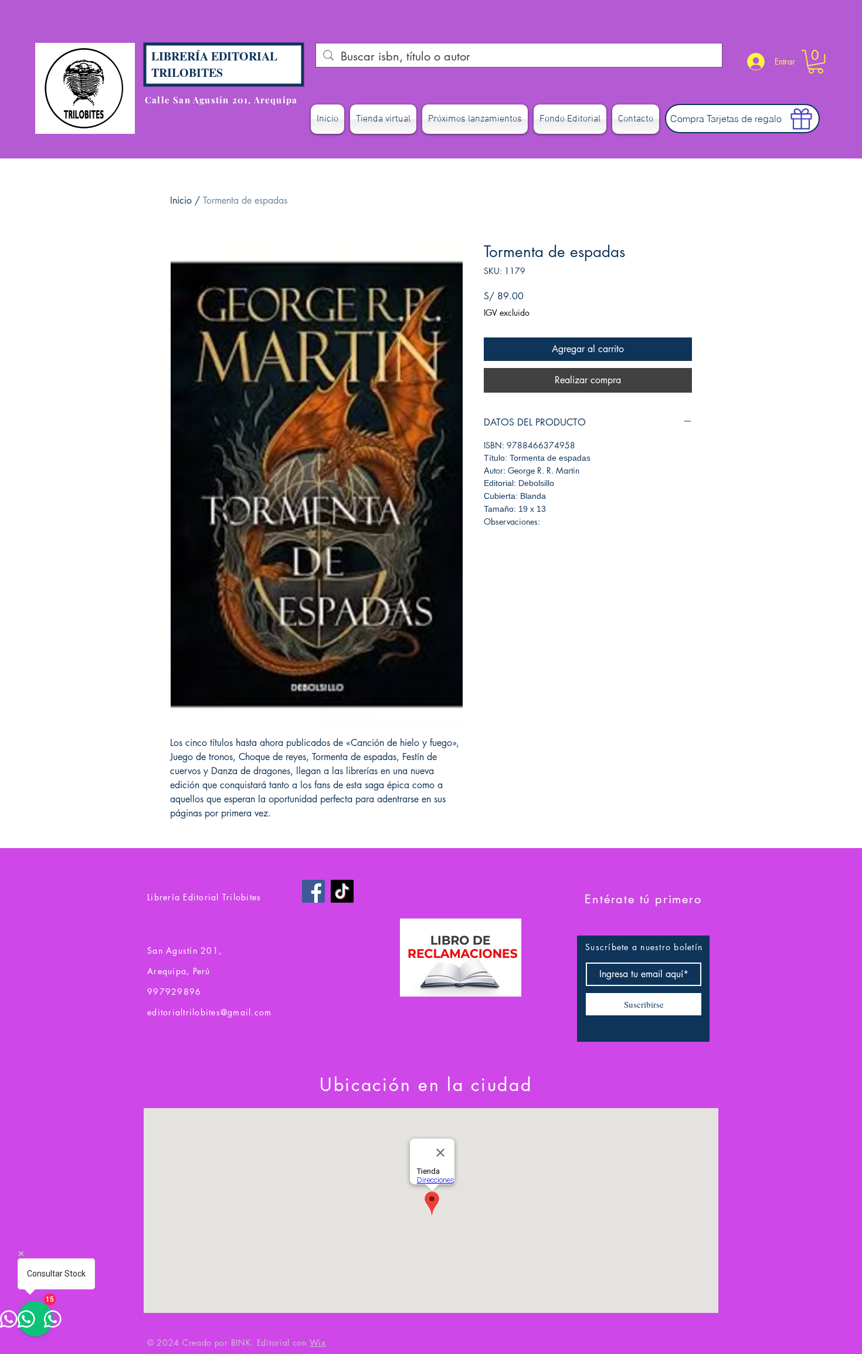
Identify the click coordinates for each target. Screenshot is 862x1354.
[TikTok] (342, 891)
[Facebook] (313, 891)
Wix (318, 1342)
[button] (816, 61)
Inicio (181, 200)
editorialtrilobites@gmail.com (209, 1012)
